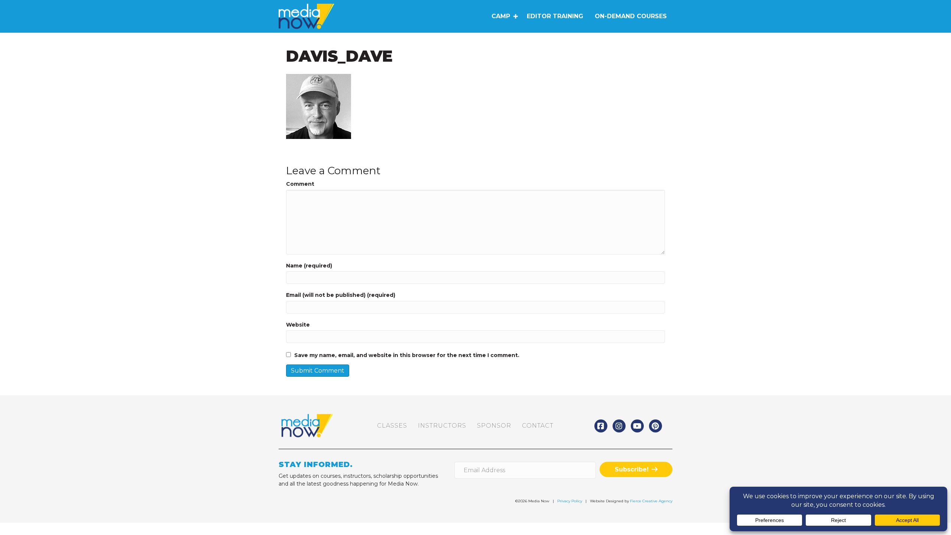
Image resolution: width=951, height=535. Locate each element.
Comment (300, 184)
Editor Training (555, 16)
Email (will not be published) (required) (340, 295)
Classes (392, 425)
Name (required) (309, 265)
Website (298, 324)
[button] (515, 16)
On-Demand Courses (631, 16)
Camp (500, 16)
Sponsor (494, 425)
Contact (538, 425)
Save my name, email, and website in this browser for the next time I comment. (406, 355)
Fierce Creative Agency (651, 501)
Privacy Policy (569, 501)
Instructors (442, 425)
